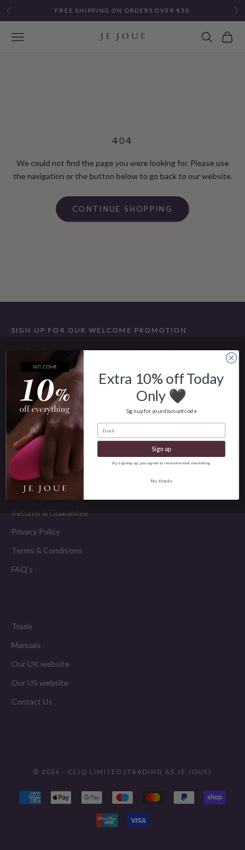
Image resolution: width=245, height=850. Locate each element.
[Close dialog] (231, 358)
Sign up (161, 448)
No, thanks (161, 481)
